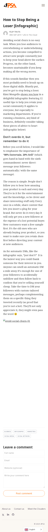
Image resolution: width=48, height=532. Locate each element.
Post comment (24, 493)
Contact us (19, 508)
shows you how (29, 94)
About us (6, 508)
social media (9, 436)
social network (24, 436)
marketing (31, 431)
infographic (19, 431)
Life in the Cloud (30, 35)
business (7, 431)
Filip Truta (14, 32)
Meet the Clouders (37, 508)
